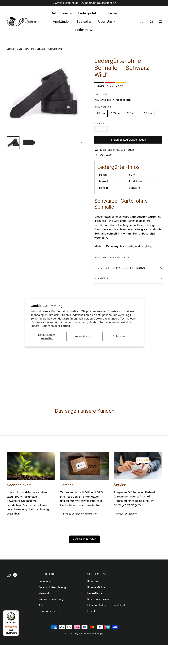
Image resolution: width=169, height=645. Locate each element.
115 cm (131, 113)
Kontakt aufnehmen (126, 513)
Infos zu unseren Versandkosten (80, 513)
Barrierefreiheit (48, 611)
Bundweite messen (99, 599)
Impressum (45, 581)
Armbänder (61, 21)
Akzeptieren (83, 336)
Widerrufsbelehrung (51, 599)
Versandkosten (122, 99)
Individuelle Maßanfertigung (119, 268)
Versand (44, 593)
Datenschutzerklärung (55, 325)
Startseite (12, 49)
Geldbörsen (60, 13)
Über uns (92, 581)
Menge (99, 123)
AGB (42, 605)
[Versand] (84, 466)
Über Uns (106, 21)
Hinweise (101, 278)
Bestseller (83, 21)
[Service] (138, 466)
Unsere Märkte (96, 587)
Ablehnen (119, 336)
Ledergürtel (87, 13)
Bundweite (103, 107)
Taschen (112, 13)
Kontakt (91, 611)
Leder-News (84, 30)
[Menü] (17, 612)
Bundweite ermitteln (112, 257)
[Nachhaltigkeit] (31, 466)
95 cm (101, 113)
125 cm (147, 113)
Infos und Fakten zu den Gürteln (106, 605)
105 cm (116, 113)
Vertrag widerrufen (84, 539)
